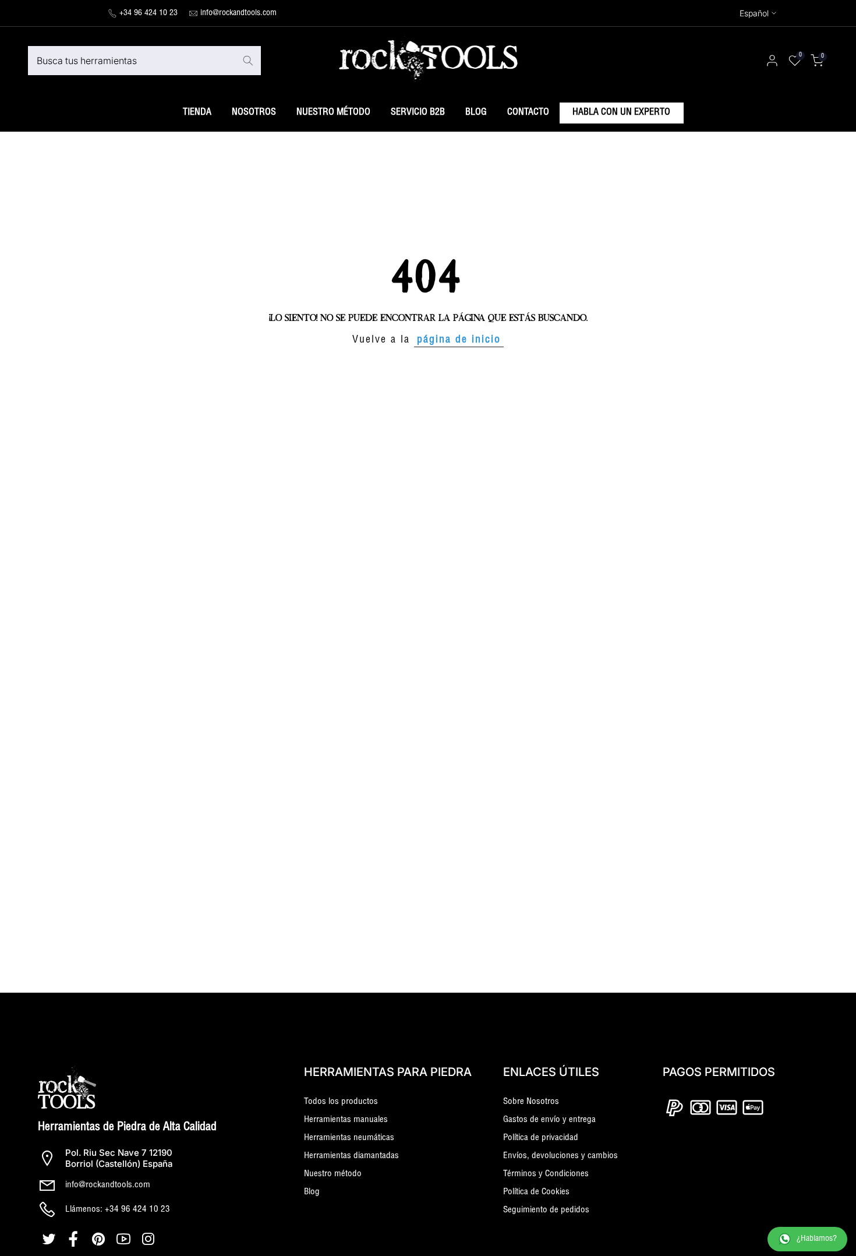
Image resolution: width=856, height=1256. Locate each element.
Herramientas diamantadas (351, 1156)
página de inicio (459, 340)
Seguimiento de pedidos (546, 1210)
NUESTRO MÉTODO (333, 113)
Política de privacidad (540, 1138)
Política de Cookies (536, 1192)
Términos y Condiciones (546, 1174)
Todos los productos (341, 1102)
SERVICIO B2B (418, 113)
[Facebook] (75, 1239)
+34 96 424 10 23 (148, 13)
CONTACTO (528, 113)
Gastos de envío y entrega (549, 1120)
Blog (312, 1192)
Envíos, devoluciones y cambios (560, 1156)
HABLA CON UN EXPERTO (621, 113)
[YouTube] (124, 1239)
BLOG (476, 113)
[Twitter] (50, 1239)
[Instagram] (149, 1239)
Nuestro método (333, 1174)
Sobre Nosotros (531, 1102)
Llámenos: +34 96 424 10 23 (117, 1209)
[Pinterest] (99, 1239)
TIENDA (197, 113)
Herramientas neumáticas (349, 1138)
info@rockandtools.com (238, 13)
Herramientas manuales (346, 1120)
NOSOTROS (254, 113)
